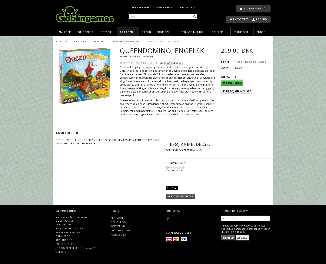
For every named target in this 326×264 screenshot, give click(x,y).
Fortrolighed (142, 7)
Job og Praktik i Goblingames (76, 247)
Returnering (64, 240)
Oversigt (62, 251)
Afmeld (242, 237)
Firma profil (165, 7)
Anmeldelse (174, 170)
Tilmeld (228, 237)
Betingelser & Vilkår (69, 228)
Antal (226, 76)
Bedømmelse (175, 163)
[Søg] (194, 16)
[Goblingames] (84, 13)
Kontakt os (186, 7)
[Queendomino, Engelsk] (84, 76)
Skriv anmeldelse (171, 62)
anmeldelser (145, 62)
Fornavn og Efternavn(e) (184, 150)
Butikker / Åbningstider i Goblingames (72, 219)
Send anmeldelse (180, 196)
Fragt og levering (68, 232)
